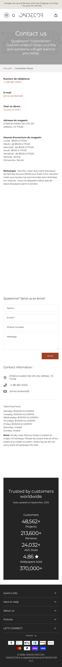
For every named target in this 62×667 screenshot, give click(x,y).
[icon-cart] (55, 15)
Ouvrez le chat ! (12, 110)
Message (12, 336)
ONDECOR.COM (35, 654)
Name (10, 308)
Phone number (15, 327)
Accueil (7, 68)
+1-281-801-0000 (12, 82)
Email (11, 317)
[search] (13, 15)
